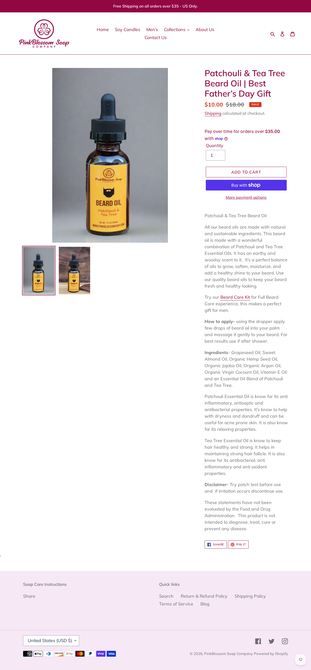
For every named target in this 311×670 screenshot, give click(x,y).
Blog (204, 604)
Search (166, 596)
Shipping (213, 113)
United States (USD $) (50, 640)
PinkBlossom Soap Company (228, 653)
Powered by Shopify (271, 653)
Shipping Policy (250, 596)
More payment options (246, 197)
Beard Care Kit (235, 297)
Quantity (214, 145)
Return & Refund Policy (204, 596)
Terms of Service (176, 604)
